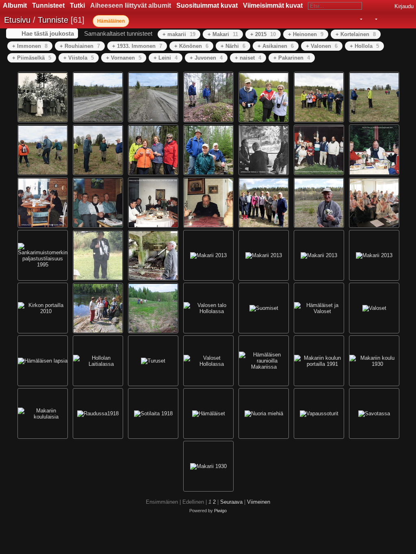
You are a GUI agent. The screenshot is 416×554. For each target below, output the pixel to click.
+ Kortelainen (356, 34)
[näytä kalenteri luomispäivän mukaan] (406, 19)
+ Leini (166, 58)
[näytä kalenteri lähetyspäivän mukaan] (395, 19)
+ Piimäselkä (31, 58)
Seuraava (231, 502)
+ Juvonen (206, 58)
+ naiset (248, 58)
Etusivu (17, 19)
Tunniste (53, 19)
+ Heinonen (305, 34)
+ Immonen (30, 46)
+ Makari (223, 34)
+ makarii (178, 34)
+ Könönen (191, 46)
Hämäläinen (111, 21)
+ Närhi (233, 46)
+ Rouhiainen (80, 46)
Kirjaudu (404, 6)
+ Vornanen (123, 58)
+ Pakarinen (291, 58)
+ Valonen (322, 46)
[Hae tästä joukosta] (343, 19)
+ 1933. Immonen (137, 46)
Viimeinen (258, 502)
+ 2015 (263, 34)
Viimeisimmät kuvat (273, 5)
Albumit (15, 5)
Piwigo (220, 510)
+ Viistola (78, 58)
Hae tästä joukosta (48, 33)
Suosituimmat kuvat (207, 5)
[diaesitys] (384, 19)
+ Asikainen (276, 46)
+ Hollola (364, 46)
